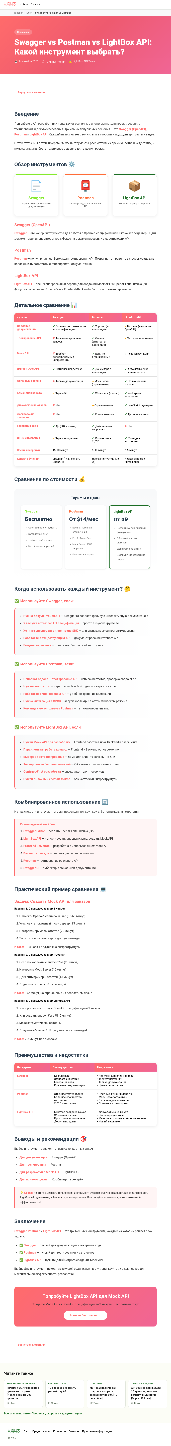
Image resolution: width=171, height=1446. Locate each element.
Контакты (59, 1431)
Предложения (41, 1431)
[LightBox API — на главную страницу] (16, 1431)
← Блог (24, 4)
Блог (29, 12)
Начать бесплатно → (85, 1315)
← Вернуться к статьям (29, 92)
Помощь (73, 1431)
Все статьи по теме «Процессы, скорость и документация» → (45, 1413)
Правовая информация (97, 1431)
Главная (35, 4)
